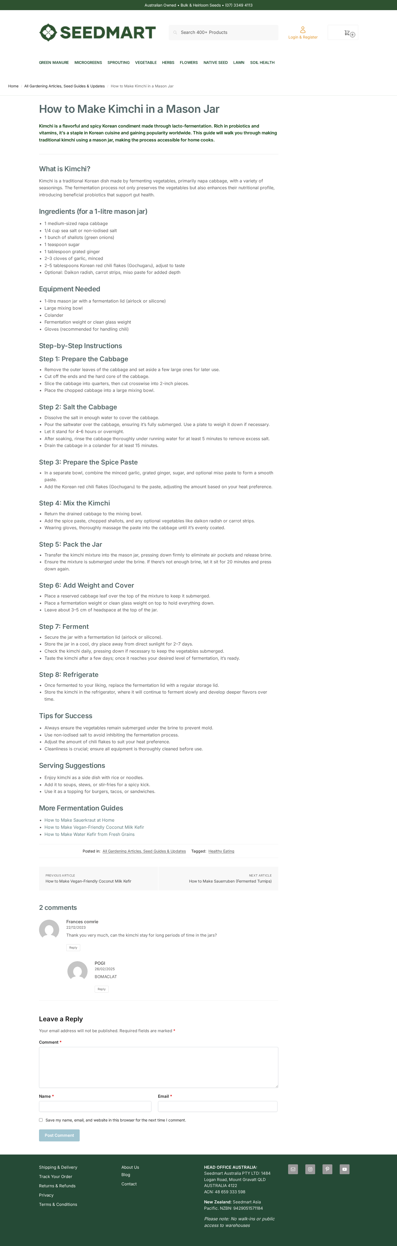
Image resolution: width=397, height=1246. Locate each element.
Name (46, 1096)
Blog (125, 1174)
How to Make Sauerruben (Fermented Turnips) (230, 881)
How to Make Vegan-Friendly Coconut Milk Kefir (94, 827)
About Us (130, 1167)
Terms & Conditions (58, 1204)
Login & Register (303, 37)
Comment (50, 1042)
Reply (73, 947)
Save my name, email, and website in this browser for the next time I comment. (116, 1120)
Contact (129, 1183)
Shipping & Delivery (58, 1167)
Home (13, 86)
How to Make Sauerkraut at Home (79, 820)
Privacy (46, 1195)
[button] (343, 32)
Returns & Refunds (57, 1185)
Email (165, 1096)
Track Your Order (55, 1176)
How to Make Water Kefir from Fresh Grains (89, 834)
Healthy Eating (221, 851)
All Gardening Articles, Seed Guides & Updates (64, 86)
